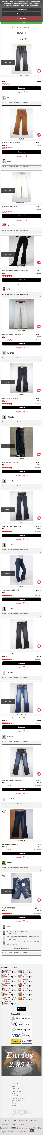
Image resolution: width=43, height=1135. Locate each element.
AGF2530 (10, 736)
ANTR (9, 926)
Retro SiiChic (16, 1100)
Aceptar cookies (21, 14)
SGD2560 (10, 417)
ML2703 (10, 97)
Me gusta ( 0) (22, 92)
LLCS (8, 225)
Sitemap (21, 1125)
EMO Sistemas (16, 1128)
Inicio (13, 1086)
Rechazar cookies (21, 18)
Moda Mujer (15, 1088)
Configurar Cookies (21, 9)
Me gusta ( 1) (22, 921)
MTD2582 (10, 289)
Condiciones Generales (8, 1125)
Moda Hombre (16, 1091)
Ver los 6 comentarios (21, 948)
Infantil (14, 1093)
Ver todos (21, 1009)
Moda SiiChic (16, 1096)
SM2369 (10, 672)
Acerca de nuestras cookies (31, 5)
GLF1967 (10, 799)
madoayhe (10, 863)
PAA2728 (10, 353)
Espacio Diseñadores (18, 1098)
